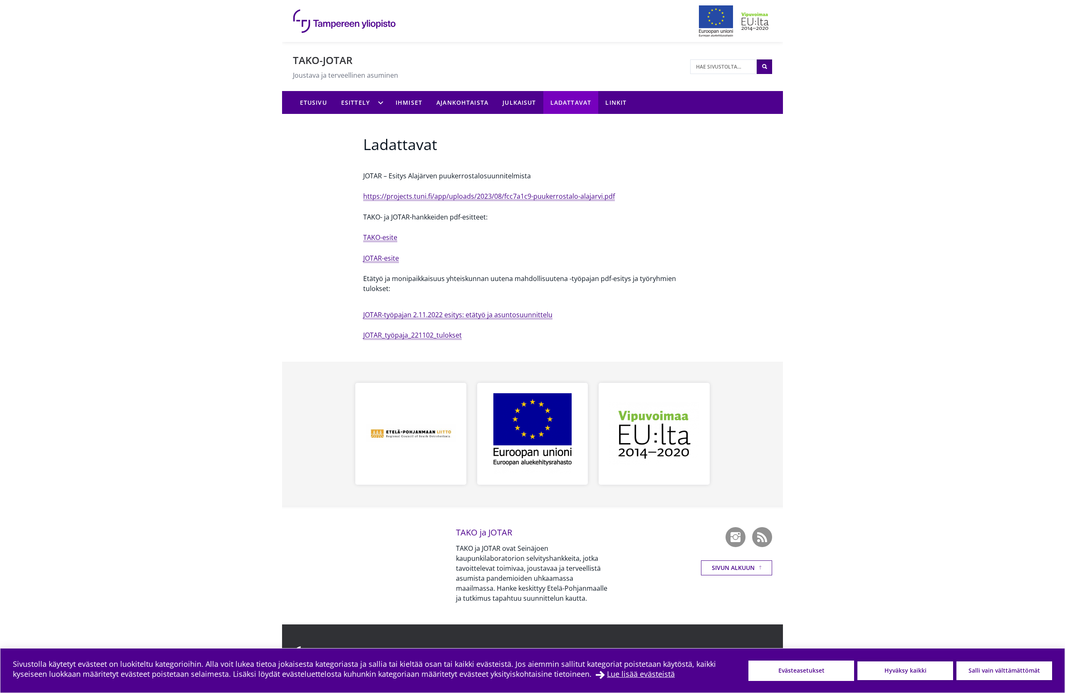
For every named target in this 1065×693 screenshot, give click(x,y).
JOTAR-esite (381, 258)
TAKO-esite (380, 237)
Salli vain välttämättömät (1004, 670)
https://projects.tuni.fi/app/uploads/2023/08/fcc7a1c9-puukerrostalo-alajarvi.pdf (489, 196)
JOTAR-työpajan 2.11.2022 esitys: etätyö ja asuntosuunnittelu (457, 314)
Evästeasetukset (801, 670)
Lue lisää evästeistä (641, 674)
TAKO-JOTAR (322, 60)
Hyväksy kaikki (905, 670)
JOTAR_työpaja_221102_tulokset (412, 335)
